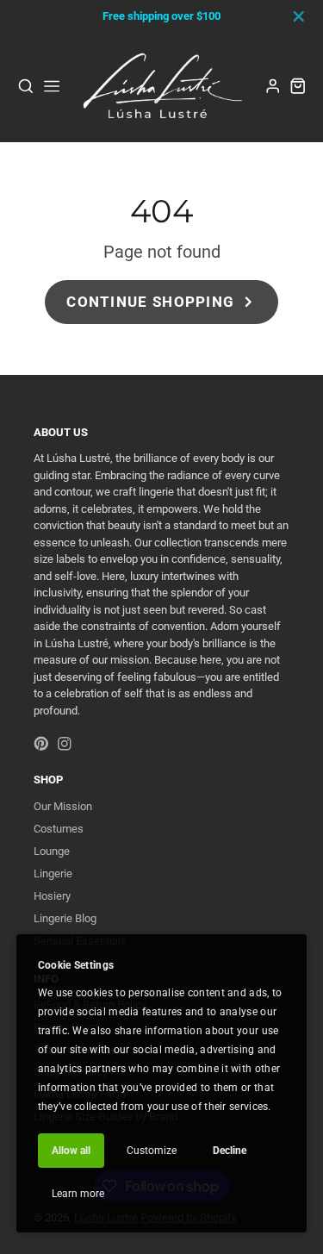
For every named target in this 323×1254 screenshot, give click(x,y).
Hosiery (52, 895)
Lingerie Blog (65, 918)
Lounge (52, 851)
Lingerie (53, 873)
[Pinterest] (41, 744)
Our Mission (63, 806)
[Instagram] (64, 744)
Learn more (78, 1194)
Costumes (59, 828)
